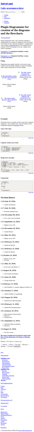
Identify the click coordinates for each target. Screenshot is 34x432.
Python (3, 386)
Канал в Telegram (24, 337)
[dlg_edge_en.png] (25, 98)
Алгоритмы (4, 394)
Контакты (7, 18)
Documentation (6, 378)
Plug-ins (4, 371)
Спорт (2, 421)
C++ (2, 391)
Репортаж (3, 423)
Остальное (4, 397)
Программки (4, 355)
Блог (5, 16)
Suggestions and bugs (8, 375)
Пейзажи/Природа (6, 415)
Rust (2, 388)
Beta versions (6, 372)
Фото (2, 409)
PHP (2, 392)
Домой (6, 15)
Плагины (5, 360)
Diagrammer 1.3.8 (6, 51)
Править (6, 22)
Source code (5, 377)
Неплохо (25, 344)
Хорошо (3, 346)
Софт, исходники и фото (12, 8)
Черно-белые (4, 413)
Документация (6, 364)
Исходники (5, 368)
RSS (2, 337)
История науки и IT (6, 400)
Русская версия (5, 37)
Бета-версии (5, 361)
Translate (4, 374)
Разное (3, 424)
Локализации (6, 363)
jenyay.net (7, 3)
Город (2, 416)
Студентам (4, 406)
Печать (6, 21)
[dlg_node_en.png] (25, 75)
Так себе (17, 344)
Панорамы (4, 420)
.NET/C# (3, 389)
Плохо (11, 344)
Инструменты (5, 395)
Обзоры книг (5, 403)
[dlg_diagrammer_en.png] (9, 79)
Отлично (10, 346)
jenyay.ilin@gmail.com (25, 430)
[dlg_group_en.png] (9, 101)
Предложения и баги (8, 366)
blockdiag (13, 45)
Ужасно (5, 344)
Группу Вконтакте (10, 337)
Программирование (6, 383)
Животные (4, 412)
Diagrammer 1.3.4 (6, 56)
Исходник (31, 137)
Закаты (3, 418)
